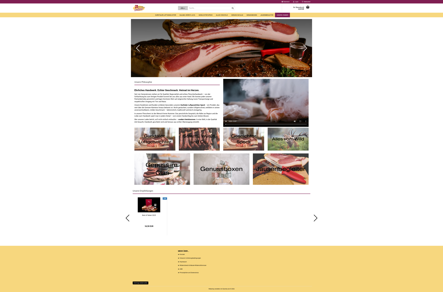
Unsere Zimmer (282, 15)
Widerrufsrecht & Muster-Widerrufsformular (193, 265)
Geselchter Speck (206, 15)
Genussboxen (252, 15)
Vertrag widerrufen (140, 283)
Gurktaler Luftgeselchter (165, 15)
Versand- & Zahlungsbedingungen (190, 258)
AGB (181, 269)
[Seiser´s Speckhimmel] (154, 8)
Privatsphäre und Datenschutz (189, 272)
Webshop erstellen (214, 289)
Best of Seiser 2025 (149, 215)
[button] (285, 1)
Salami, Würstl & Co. (187, 15)
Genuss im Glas (237, 15)
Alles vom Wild (222, 15)
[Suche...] (232, 8)
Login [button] (296, 2)
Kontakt (182, 254)
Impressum (183, 262)
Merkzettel (306, 2)
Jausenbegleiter (266, 15)
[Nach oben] (436, 288)
